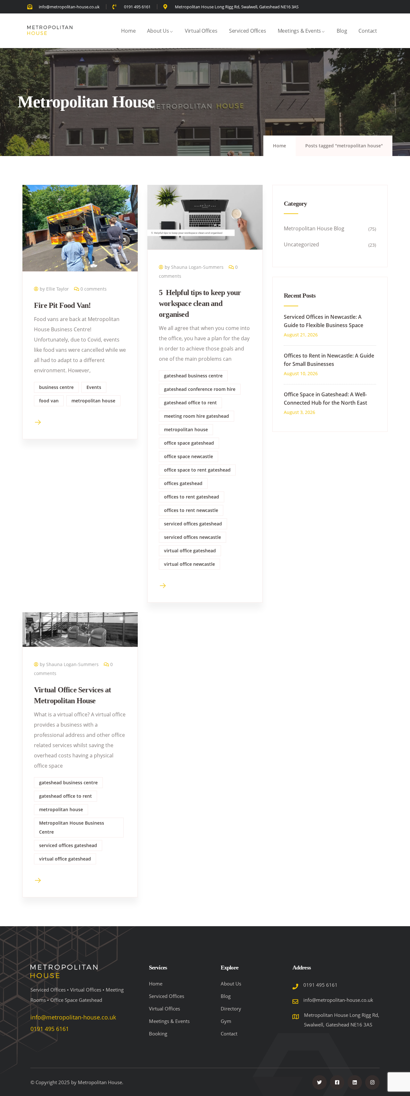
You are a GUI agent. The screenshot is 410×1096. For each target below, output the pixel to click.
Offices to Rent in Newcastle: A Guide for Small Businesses (329, 359)
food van (49, 401)
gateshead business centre (193, 376)
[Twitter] (319, 1082)
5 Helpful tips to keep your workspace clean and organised (200, 303)
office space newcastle (188, 456)
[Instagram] (372, 1082)
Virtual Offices (201, 30)
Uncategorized (301, 244)
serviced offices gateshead (193, 524)
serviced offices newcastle (192, 537)
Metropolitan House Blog (314, 228)
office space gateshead (189, 443)
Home (128, 30)
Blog (342, 30)
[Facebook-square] (337, 1082)
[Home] (49, 31)
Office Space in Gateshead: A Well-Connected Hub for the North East (325, 398)
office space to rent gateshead (197, 470)
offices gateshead (183, 483)
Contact (367, 30)
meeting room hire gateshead (196, 416)
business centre (56, 387)
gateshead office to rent (190, 403)
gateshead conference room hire (199, 389)
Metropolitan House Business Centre (71, 827)
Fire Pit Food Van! (62, 305)
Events (93, 387)
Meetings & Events (299, 30)
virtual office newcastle (189, 564)
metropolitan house (93, 401)
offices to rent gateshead (191, 497)
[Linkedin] (355, 1082)
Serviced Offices (247, 30)
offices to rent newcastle (191, 510)
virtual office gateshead (190, 551)
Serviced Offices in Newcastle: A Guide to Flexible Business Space (323, 321)
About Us (158, 30)
